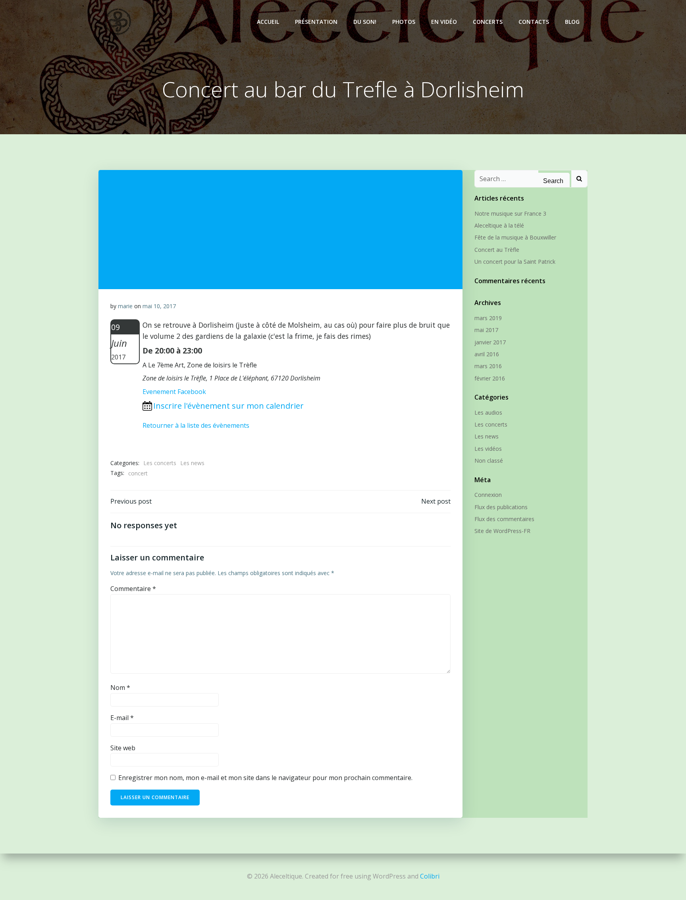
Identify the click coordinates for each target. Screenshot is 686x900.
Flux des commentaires (504, 519)
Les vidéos (488, 448)
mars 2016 (488, 366)
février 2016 (489, 378)
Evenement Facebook (174, 391)
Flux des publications (501, 507)
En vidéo (444, 21)
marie (125, 306)
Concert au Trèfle (496, 249)
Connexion (488, 494)
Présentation (316, 21)
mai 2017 (486, 330)
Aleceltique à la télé (499, 225)
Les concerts (159, 463)
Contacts (533, 21)
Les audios (488, 412)
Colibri (429, 876)
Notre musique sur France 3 (510, 213)
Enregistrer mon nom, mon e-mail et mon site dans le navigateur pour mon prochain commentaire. (265, 777)
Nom (120, 687)
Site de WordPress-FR (502, 531)
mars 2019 (488, 318)
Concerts (488, 21)
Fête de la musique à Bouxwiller (515, 237)
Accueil (268, 21)
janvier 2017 (490, 342)
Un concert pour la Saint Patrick (514, 261)
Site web (122, 748)
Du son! (364, 21)
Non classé (488, 460)
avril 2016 (486, 354)
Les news (192, 463)
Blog (572, 21)
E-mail (122, 717)
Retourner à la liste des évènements (196, 425)
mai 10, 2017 (159, 306)
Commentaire (133, 588)
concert (138, 473)
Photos (403, 21)
